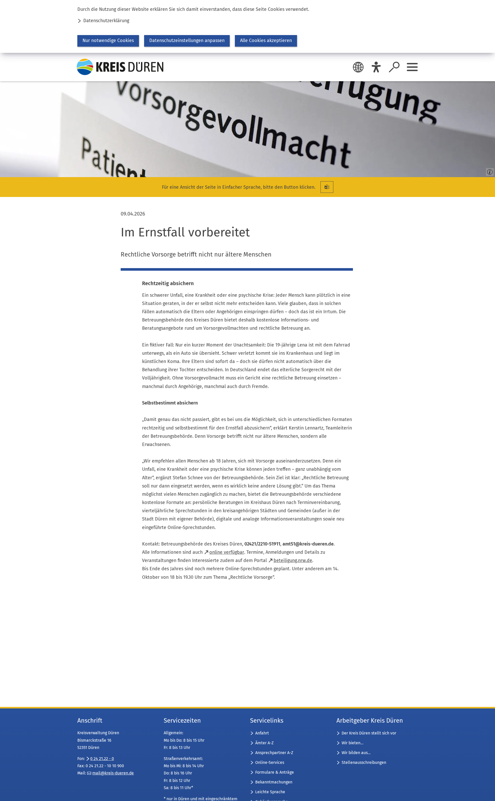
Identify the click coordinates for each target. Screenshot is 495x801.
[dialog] (247, 26)
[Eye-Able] (376, 67)
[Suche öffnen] (394, 67)
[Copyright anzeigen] (489, 171)
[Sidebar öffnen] (412, 67)
